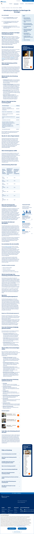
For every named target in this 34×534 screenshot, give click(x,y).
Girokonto (15, 509)
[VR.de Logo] (4, 1)
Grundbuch (9, 219)
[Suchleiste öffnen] (2, 4)
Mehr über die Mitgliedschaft (21, 502)
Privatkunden (18, 0)
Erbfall (4, 37)
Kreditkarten (15, 510)
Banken (9, 509)
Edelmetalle (12, 57)
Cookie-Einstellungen (17, 531)
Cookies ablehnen (11, 528)
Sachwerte (3, 58)
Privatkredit (15, 512)
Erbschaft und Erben (4, 509)
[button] (31, 67)
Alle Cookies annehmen (22, 528)
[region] (17, 524)
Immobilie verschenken (8, 246)
